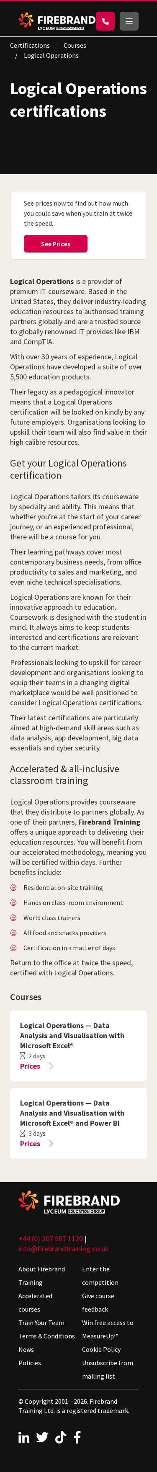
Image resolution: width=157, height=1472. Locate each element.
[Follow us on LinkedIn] (23, 1437)
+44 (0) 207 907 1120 (50, 1238)
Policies (29, 1363)
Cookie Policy (101, 1349)
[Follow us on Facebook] (77, 1437)
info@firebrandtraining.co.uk (63, 1248)
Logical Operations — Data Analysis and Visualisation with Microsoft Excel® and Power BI (72, 1113)
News (26, 1349)
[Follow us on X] (42, 1437)
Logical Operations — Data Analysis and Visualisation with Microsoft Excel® (72, 1035)
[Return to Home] (56, 21)
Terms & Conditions (46, 1336)
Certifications (30, 45)
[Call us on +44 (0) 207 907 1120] (105, 21)
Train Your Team (41, 1322)
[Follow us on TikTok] (60, 1437)
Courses (75, 45)
